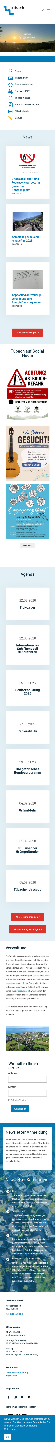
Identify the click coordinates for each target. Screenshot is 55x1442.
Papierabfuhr (27, 731)
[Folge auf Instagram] (15, 1397)
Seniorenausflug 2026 (27, 691)
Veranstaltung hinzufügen (27, 929)
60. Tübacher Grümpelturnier (27, 849)
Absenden (20, 1108)
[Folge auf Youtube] (22, 1397)
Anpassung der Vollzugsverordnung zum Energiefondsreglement (27, 298)
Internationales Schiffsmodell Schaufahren (27, 648)
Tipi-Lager (27, 607)
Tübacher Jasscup (27, 889)
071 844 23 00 (16, 1314)
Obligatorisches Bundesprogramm (27, 770)
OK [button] (7, 1437)
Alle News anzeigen (26, 332)
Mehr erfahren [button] (11, 1429)
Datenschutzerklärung (17, 1372)
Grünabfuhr (27, 810)
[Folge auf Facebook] (8, 1397)
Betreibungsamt (22, 991)
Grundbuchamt (37, 979)
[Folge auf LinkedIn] (29, 1397)
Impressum (11, 1375)
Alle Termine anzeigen (27, 916)
